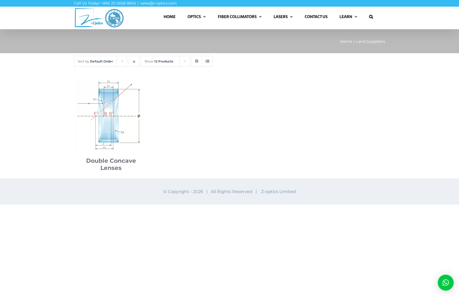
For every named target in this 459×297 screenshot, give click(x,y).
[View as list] (207, 61)
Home (346, 41)
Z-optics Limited (278, 191)
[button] (371, 16)
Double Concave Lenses (111, 164)
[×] (446, 283)
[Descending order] (134, 61)
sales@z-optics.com (158, 3)
